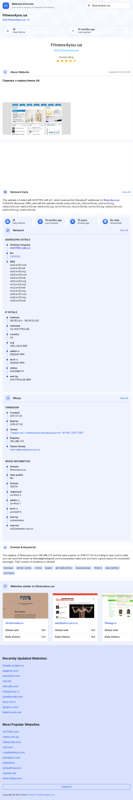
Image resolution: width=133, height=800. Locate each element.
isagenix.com (10, 670)
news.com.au (11, 736)
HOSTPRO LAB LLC (20, 248)
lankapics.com (11, 757)
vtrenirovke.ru (14, 623)
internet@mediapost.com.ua (25, 449)
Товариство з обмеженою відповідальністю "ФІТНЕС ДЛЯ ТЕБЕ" (47, 432)
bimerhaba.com (12, 778)
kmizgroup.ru (11, 691)
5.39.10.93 (15, 256)
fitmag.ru (110, 623)
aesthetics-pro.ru (66, 623)
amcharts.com (11, 675)
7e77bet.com (11, 731)
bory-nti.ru (9, 701)
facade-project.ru (13, 665)
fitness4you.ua (111, 200)
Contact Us (66, 787)
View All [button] (126, 192)
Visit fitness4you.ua (14, 19)
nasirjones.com (12, 742)
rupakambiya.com (14, 752)
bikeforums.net (12, 712)
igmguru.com (11, 707)
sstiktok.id (8, 762)
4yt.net (7, 681)
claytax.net (9, 773)
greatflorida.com (13, 696)
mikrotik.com (10, 686)
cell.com (8, 747)
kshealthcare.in (12, 768)
